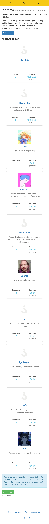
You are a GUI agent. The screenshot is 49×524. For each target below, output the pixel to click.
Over (10, 512)
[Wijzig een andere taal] (24, 3)
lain (25, 448)
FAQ (25, 512)
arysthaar (24, 189)
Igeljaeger (24, 362)
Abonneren (7, 492)
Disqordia (24, 103)
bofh (24, 405)
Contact (18, 512)
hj (24, 319)
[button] (10, 3)
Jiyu (24, 146)
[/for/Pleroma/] (38, 3)
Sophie (24, 275)
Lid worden (7, 33)
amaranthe (24, 232)
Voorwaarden (35, 512)
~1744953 (24, 59)
